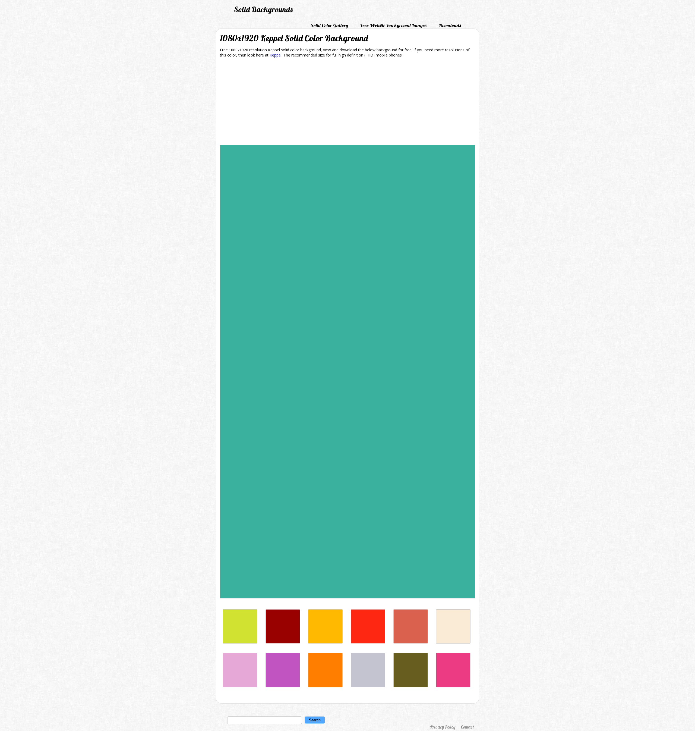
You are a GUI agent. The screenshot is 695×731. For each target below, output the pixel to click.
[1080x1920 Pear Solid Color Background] (240, 642)
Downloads (450, 25)
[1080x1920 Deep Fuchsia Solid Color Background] (283, 685)
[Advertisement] (347, 102)
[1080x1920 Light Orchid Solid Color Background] (240, 685)
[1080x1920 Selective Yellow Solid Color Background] (325, 642)
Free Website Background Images (393, 25)
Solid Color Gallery (329, 25)
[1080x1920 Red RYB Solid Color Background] (368, 642)
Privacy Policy (442, 727)
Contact (467, 727)
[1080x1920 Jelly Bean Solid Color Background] (410, 642)
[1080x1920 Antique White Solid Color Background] (453, 642)
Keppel (276, 55)
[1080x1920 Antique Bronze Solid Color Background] (410, 685)
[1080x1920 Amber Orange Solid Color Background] (325, 685)
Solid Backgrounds (263, 9)
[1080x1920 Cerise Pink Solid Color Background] (453, 685)
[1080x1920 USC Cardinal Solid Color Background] (283, 642)
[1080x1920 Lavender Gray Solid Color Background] (368, 685)
